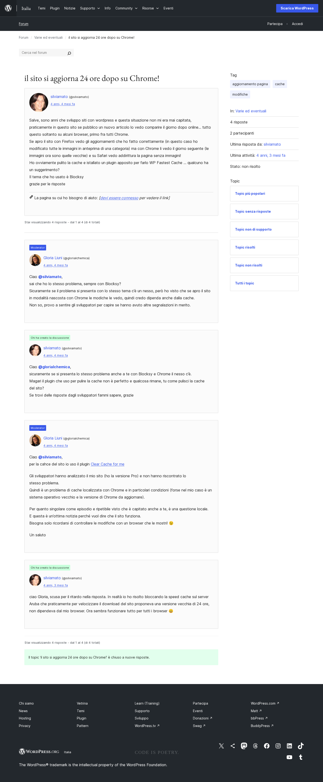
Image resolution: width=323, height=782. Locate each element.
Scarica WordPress (297, 8)
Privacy (25, 726)
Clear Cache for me (107, 464)
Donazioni (203, 718)
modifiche (240, 94)
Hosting (25, 718)
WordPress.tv (147, 726)
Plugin (81, 718)
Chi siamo (26, 703)
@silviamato (49, 276)
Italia (67, 752)
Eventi (198, 711)
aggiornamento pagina (250, 84)
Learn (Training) (147, 703)
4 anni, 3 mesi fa (56, 585)
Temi (80, 711)
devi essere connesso (119, 197)
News (23, 711)
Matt (256, 711)
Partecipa (200, 703)
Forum (23, 24)
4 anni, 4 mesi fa (63, 104)
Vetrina (82, 703)
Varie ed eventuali (48, 37)
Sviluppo (141, 718)
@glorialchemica (54, 366)
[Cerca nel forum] (69, 52)
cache (280, 84)
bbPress (259, 718)
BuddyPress (262, 726)
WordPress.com (265, 703)
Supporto (142, 711)
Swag (199, 726)
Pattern (82, 726)
